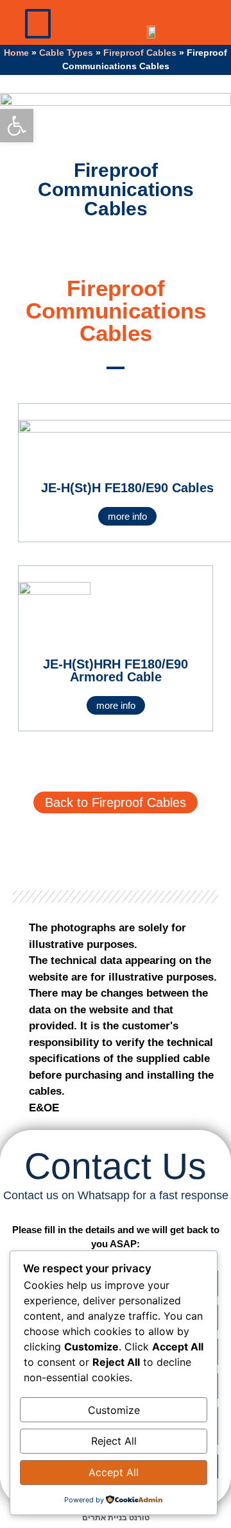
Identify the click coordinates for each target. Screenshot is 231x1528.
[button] (38, 23)
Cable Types (66, 52)
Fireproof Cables (139, 52)
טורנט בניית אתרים (116, 1517)
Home (16, 52)
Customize (114, 1410)
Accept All (114, 1472)
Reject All (114, 1440)
